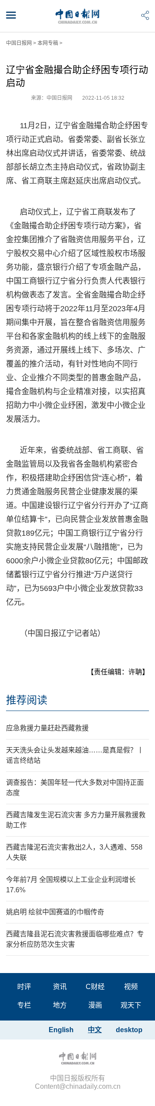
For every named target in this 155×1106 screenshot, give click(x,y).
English (61, 1029)
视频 (131, 986)
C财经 (95, 986)
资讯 (60, 986)
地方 (60, 1005)
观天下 (131, 1005)
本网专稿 (47, 43)
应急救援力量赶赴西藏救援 (47, 728)
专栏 (24, 1005)
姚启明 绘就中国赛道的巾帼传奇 (55, 912)
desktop (129, 1029)
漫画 (95, 1005)
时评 (24, 986)
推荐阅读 (26, 700)
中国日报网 (19, 43)
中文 (95, 1029)
